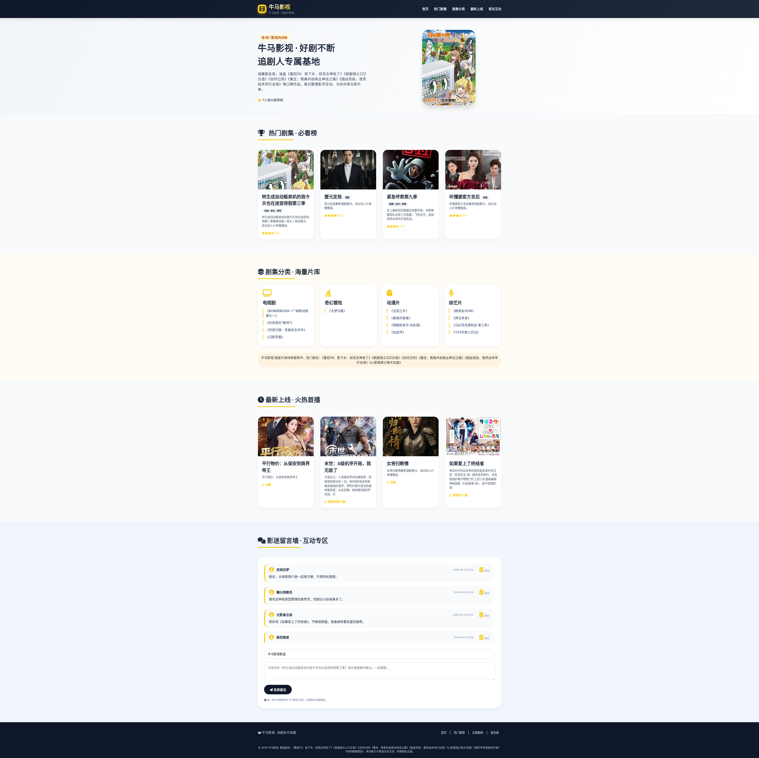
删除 (486, 570)
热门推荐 (459, 732)
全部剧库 (477, 732)
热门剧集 (440, 9)
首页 (425, 9)
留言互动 (495, 9)
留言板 (495, 732)
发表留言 (279, 690)
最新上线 (476, 9)
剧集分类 (458, 9)
